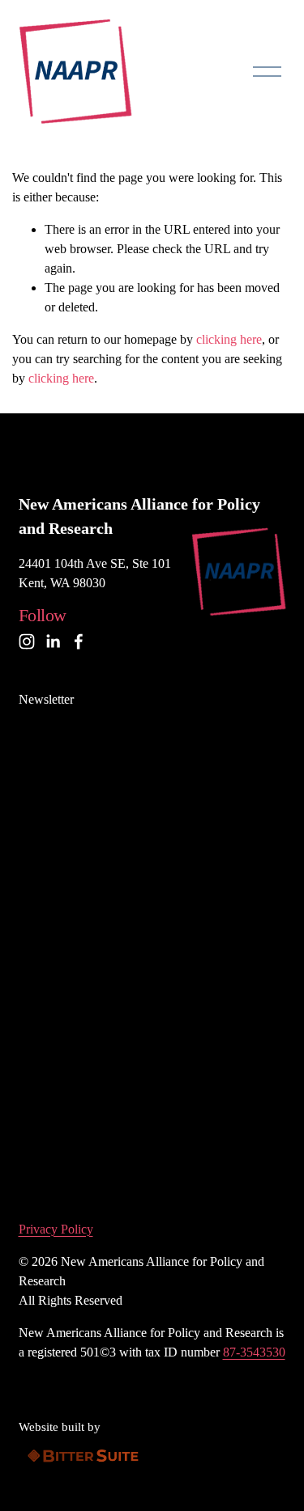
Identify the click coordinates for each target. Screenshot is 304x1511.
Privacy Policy (56, 1229)
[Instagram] (27, 641)
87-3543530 (254, 1352)
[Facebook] (79, 641)
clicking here (229, 339)
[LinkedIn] (53, 641)
